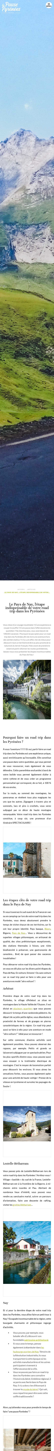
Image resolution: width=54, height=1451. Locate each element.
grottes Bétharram (22, 1204)
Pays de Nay (18, 933)
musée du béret (30, 1389)
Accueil (21, 589)
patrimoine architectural (36, 1340)
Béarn (47, 928)
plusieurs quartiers (23, 1008)
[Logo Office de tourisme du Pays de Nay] (21, 7)
